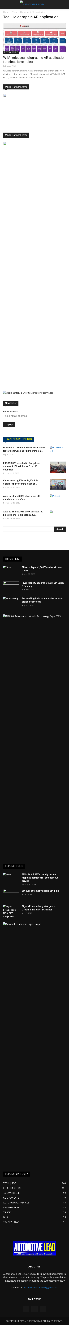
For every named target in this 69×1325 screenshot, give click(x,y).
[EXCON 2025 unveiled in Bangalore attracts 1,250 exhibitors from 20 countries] (58, 467)
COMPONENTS (11, 1197)
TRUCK (7, 1212)
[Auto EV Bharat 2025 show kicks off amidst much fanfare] (58, 500)
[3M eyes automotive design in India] (11, 895)
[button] (64, 4)
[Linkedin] (34, 1309)
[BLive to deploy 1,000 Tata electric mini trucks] (11, 571)
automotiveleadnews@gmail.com (40, 1287)
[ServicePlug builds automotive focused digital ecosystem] (11, 602)
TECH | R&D (10, 1183)
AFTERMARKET (11, 1207)
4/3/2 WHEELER (11, 1192)
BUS (5, 1217)
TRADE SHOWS (11, 1222)
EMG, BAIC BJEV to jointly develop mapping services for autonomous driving (40, 877)
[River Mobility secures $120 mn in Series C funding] (11, 587)
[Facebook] (26, 1309)
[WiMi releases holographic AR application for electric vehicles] (34, 38)
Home (6, 12)
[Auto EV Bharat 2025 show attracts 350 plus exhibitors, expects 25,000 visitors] (58, 515)
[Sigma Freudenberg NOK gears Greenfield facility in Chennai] (11, 911)
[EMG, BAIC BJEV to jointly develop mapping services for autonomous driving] (11, 878)
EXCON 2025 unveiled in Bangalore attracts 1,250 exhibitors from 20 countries (21, 466)
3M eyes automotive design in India (40, 891)
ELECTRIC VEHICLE (11, 52)
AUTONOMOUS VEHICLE (16, 1202)
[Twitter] (43, 1309)
